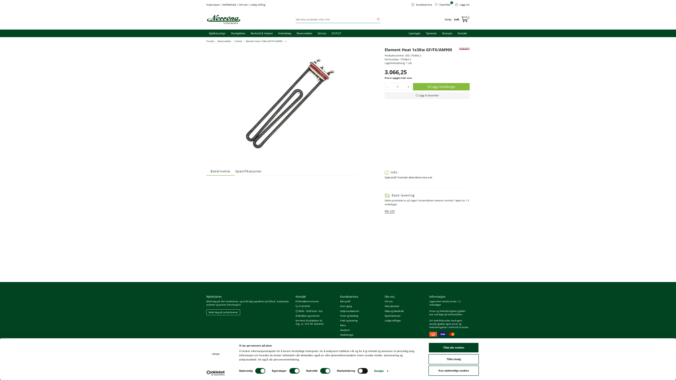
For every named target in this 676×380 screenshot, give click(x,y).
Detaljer (379, 370)
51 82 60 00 (304, 306)
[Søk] (378, 19)
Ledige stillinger (393, 320)
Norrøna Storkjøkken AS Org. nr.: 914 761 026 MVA (310, 322)
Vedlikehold (229, 4)
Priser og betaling (349, 315)
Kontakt (462, 33)
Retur (343, 325)
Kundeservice (349, 297)
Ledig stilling (258, 4)
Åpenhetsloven (392, 315)
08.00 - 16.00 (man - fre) (310, 311)
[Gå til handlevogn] (465, 20)
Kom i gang (346, 306)
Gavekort (345, 330)
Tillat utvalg (454, 359)
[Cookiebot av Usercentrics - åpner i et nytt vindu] (215, 373)
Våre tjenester (392, 306)
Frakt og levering (349, 320)
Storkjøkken (238, 33)
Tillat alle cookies (453, 347)
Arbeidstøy (284, 33)
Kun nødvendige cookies (454, 370)
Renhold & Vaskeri (262, 33)
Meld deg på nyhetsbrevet (223, 312)
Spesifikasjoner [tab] (248, 171)
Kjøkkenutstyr (217, 33)
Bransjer (447, 33)
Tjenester (431, 33)
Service (322, 33)
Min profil (345, 301)
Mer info (390, 211)
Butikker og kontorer (308, 315)
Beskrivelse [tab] (220, 171)
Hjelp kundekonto (349, 311)
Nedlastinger (346, 334)
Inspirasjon (213, 4)
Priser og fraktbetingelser (443, 311)
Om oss (243, 4)
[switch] (294, 371)
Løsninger (415, 33)
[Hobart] (464, 48)
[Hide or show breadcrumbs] (285, 41)
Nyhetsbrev (214, 297)
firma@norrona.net (308, 301)
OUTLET (336, 33)
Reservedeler (304, 33)
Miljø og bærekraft (394, 311)
